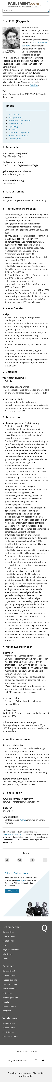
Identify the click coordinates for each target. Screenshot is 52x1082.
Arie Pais (34, 85)
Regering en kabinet (11, 949)
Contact (33, 1051)
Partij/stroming (16, 117)
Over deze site (21, 1051)
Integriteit (7, 1010)
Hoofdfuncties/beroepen (20, 120)
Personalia (14, 114)
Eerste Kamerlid (9, 975)
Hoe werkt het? (9, 971)
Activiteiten (14, 129)
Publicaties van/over (18, 135)
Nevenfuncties (15, 123)
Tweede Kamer (9, 936)
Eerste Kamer (8, 941)
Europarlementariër (11, 984)
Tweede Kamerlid (10, 980)
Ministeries (7, 954)
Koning (5, 958)
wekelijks (21, 880)
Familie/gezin (15, 138)
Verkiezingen (11, 1018)
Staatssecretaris (9, 1006)
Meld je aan (12, 890)
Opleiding (13, 126)
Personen (8, 966)
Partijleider (7, 993)
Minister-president (10, 997)
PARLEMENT (23, 3)
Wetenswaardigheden (19, 132)
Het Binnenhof (11, 927)
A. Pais (23, 820)
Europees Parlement (11, 1036)
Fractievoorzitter (9, 988)
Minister (6, 1002)
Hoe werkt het (8, 932)
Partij (5, 945)
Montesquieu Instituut (31, 6)
